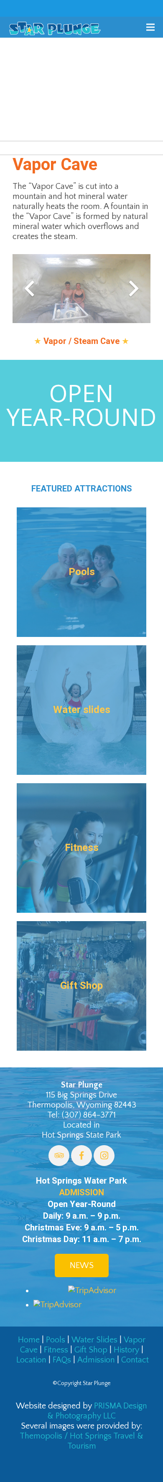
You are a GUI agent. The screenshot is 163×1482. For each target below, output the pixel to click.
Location (31, 1360)
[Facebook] (81, 1155)
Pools (55, 1339)
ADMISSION (81, 1193)
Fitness (56, 1350)
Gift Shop (90, 1350)
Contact (135, 1360)
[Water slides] (81, 710)
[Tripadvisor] (58, 1155)
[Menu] (150, 27)
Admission (96, 1360)
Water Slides (94, 1339)
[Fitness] (81, 848)
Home (29, 1339)
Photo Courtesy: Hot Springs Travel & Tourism (103, 128)
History (126, 1350)
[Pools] (81, 572)
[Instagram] (104, 1155)
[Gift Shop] (81, 986)
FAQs (62, 1360)
